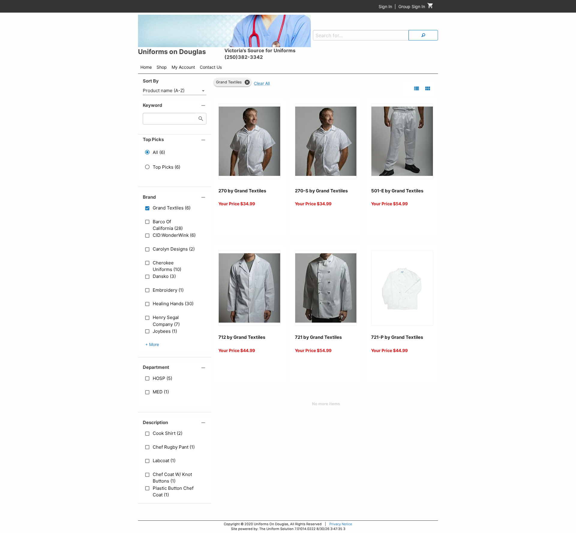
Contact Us (211, 67)
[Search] (423, 35)
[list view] (416, 88)
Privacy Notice (340, 524)
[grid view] (427, 88)
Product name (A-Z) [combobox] (163, 90)
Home (146, 67)
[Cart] (430, 7)
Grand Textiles (229, 82)
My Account (183, 67)
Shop (162, 67)
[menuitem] (146, 68)
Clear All (262, 83)
